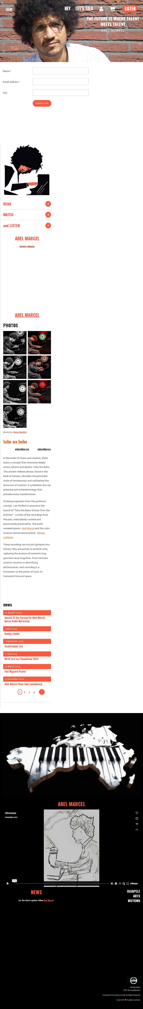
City (5, 92)
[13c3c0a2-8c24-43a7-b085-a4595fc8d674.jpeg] (39, 367)
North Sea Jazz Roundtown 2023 (21, 659)
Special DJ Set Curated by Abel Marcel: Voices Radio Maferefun (25, 619)
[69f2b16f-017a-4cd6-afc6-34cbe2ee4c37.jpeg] (15, 342)
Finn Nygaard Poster (15, 671)
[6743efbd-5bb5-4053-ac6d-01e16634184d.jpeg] (15, 392)
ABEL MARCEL (27, 315)
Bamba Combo (11, 633)
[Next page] (42, 692)
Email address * (11, 81)
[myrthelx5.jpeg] (15, 416)
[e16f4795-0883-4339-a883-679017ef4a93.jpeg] (15, 367)
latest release (27, 246)
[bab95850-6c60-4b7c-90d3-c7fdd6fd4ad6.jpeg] (39, 392)
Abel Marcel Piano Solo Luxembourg (23, 684)
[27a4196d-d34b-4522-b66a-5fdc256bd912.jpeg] (39, 342)
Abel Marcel (28, 528)
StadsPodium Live (13, 646)
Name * (7, 71)
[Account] (101, 9)
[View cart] (112, 9)
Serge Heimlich (20, 432)
